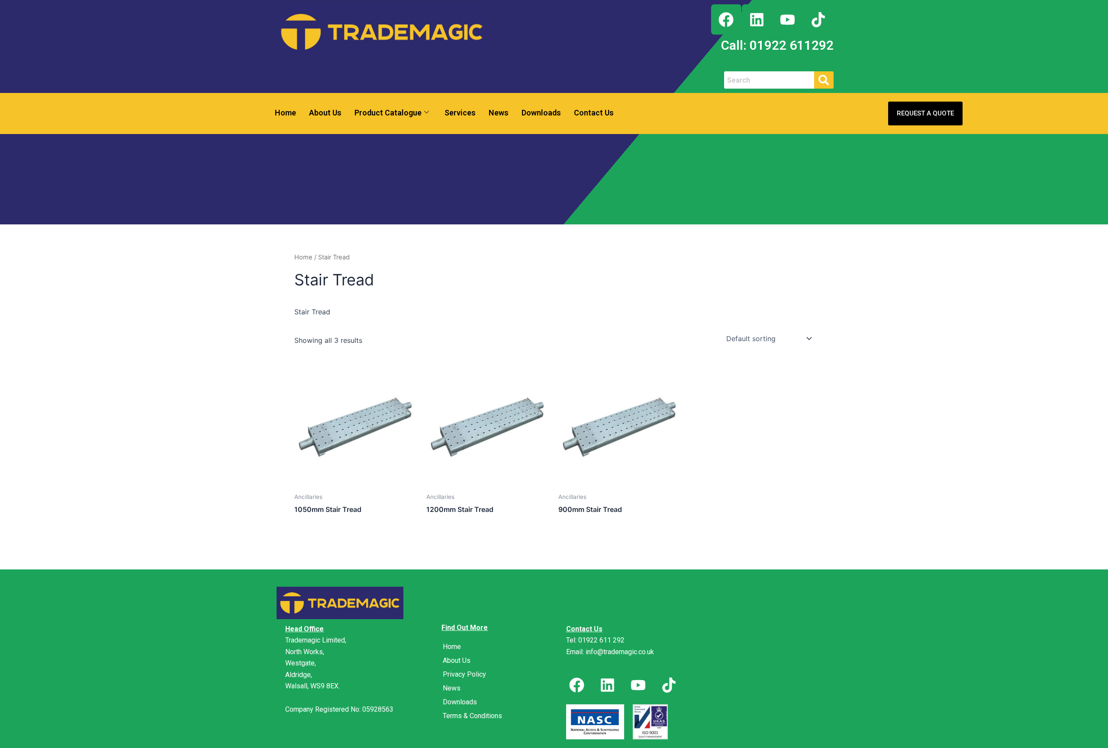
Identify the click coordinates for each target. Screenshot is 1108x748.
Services (460, 112)
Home (285, 112)
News (499, 112)
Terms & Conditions (472, 716)
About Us (325, 112)
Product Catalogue (388, 112)
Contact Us (594, 112)
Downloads (541, 112)
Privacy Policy (464, 674)
